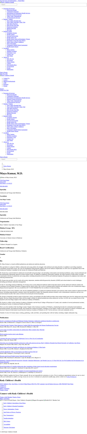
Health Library (11, 34)
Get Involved (10, 66)
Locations (6, 48)
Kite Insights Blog (12, 65)
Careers (9, 63)
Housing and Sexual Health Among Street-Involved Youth (15, 356)
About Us (6, 57)
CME (4, 83)
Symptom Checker (12, 33)
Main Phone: (31, 384)
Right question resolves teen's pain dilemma (11, 334)
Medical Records (11, 28)
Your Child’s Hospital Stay (14, 20)
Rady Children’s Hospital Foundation (13, 406)
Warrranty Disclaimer (9, 427)
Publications (10, 69)
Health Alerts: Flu (11, 37)
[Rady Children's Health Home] (7, 2)
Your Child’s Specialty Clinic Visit (16, 22)
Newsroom (10, 60)
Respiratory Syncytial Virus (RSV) (16, 40)
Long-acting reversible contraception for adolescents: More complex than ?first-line (22, 329)
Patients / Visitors (8, 19)
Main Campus (10, 49)
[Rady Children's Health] (7, 75)
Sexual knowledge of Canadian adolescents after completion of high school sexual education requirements (28, 366)
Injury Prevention (11, 43)
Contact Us (6, 78)
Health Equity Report (12, 46)
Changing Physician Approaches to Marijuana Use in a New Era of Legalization (21, 338)
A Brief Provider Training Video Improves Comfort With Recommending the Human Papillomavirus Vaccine (29, 325)
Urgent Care (10, 54)
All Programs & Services (13, 17)
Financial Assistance (12, 27)
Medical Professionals (9, 81)
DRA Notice (6, 421)
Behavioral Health (12, 10)
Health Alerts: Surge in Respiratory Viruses (18, 39)
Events (8, 68)
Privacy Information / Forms (11, 409)
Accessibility (6, 424)
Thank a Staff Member (6, 397)
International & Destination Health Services (18, 13)
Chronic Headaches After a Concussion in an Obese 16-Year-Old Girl (18, 351)
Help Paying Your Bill (13, 25)
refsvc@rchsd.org (71, 376)
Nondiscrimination (8, 418)
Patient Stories (10, 62)
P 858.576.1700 (4, 90)
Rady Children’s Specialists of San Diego (14, 403)
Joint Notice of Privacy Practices (12, 412)
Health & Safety (7, 31)
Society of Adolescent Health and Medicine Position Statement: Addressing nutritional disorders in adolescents (29, 321)
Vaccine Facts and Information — (12, 0)
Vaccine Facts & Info (12, 36)
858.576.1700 (3, 74)
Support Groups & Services (14, 14)
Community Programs (13, 11)
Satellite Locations (12, 51)
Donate (5, 86)
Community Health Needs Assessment (17, 45)
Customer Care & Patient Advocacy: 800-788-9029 (53, 384)
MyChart (9, 30)
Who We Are (10, 59)
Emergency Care (11, 52)
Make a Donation (4, 388)
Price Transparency (8, 415)
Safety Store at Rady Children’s (15, 42)
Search (2, 89)
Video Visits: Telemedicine (14, 16)
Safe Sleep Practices (12, 24)
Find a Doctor (3, 72)
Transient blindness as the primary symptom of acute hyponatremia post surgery (21, 371)
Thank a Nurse (4, 390)
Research (5, 84)
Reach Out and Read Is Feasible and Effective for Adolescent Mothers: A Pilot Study (22, 347)
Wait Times (10, 56)
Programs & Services (9, 8)
